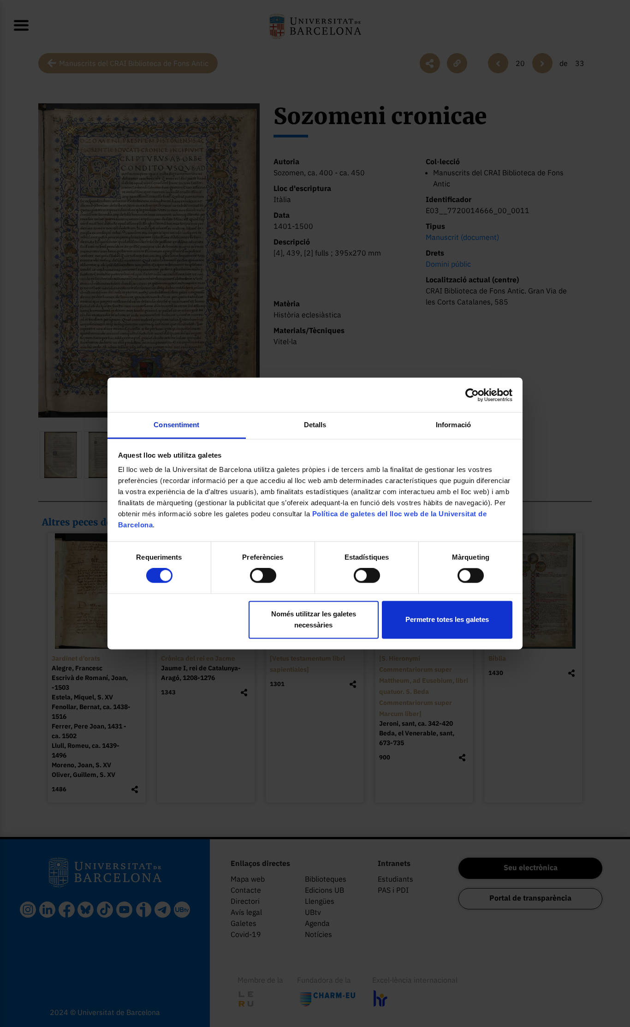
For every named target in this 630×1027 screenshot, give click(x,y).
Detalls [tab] (315, 425)
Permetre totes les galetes (447, 619)
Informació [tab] (453, 425)
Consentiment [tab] (176, 425)
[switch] (263, 575)
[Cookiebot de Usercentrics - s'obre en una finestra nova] (472, 395)
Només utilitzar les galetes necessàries (313, 619)
